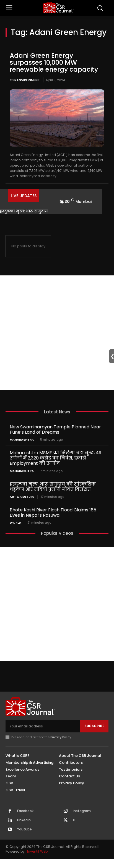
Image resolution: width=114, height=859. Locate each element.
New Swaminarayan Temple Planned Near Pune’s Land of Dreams (55, 429)
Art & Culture (22, 497)
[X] (65, 820)
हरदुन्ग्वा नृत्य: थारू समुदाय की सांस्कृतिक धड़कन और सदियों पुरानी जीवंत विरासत (53, 487)
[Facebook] (10, 811)
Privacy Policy (60, 737)
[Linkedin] (10, 820)
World (15, 523)
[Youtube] (10, 829)
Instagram (82, 811)
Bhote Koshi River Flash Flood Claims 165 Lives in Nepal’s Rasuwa (53, 512)
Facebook (25, 811)
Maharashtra (22, 440)
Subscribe (94, 726)
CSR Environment (25, 80)
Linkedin (24, 820)
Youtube (24, 829)
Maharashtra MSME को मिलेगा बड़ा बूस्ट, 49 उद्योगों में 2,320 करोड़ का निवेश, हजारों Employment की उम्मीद (55, 457)
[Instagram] (65, 811)
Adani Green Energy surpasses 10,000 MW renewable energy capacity (54, 62)
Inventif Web (37, 851)
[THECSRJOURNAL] (58, 7)
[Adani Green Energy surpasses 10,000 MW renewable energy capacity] (57, 117)
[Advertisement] (57, 332)
